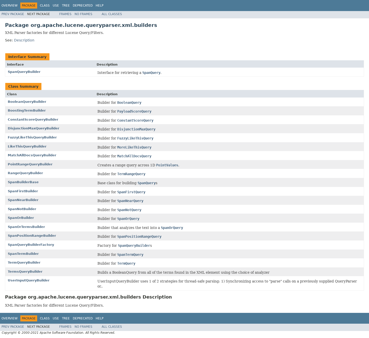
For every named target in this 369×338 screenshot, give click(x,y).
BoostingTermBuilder (27, 110)
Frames (65, 14)
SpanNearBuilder (23, 200)
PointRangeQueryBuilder (30, 164)
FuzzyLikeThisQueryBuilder (32, 137)
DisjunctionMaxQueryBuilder (33, 128)
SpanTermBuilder (23, 254)
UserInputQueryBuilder (28, 280)
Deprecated (83, 5)
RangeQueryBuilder (25, 173)
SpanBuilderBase (23, 182)
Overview (10, 5)
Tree (66, 5)
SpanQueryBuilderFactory (31, 245)
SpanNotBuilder (22, 209)
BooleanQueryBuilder (27, 102)
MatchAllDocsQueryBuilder (32, 155)
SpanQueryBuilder (24, 72)
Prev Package (13, 14)
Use (56, 5)
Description (24, 40)
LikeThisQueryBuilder (27, 146)
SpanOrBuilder (21, 218)
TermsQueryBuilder (25, 271)
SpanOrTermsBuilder (26, 227)
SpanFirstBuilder (23, 191)
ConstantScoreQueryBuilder (33, 119)
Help (99, 5)
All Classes (112, 14)
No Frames (83, 14)
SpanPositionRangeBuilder (32, 235)
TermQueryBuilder (24, 262)
